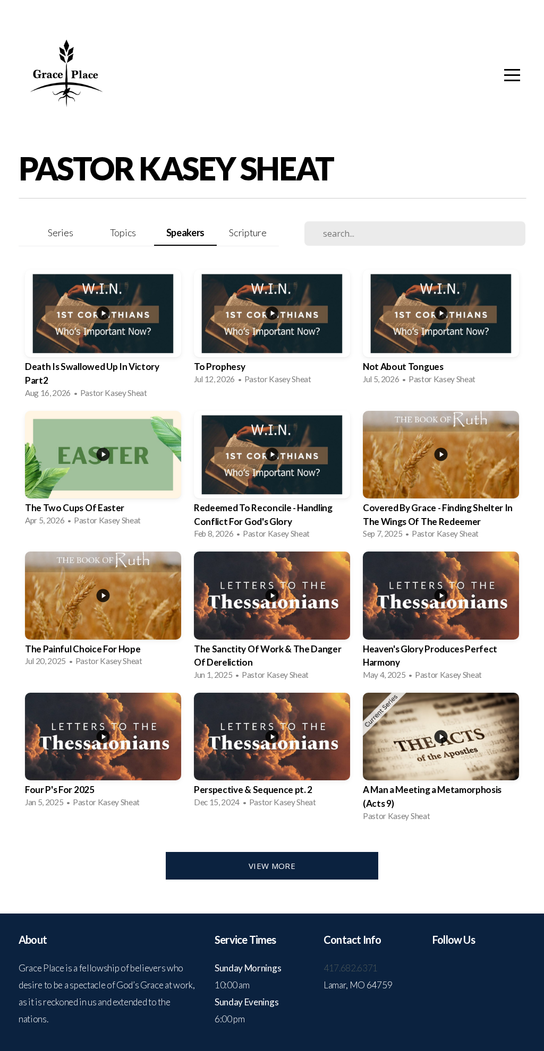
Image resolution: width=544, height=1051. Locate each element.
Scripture (247, 232)
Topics (123, 232)
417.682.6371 (351, 968)
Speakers (185, 232)
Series (60, 232)
